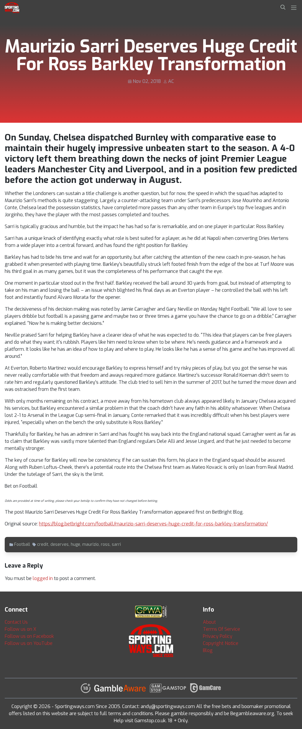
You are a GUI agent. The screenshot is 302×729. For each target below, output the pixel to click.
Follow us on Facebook (29, 636)
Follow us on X (20, 629)
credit (42, 544)
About (209, 622)
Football (22, 544)
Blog (208, 650)
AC (171, 81)
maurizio (90, 544)
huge (75, 544)
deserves (59, 544)
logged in (43, 578)
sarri (116, 544)
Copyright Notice (220, 643)
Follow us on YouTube (28, 643)
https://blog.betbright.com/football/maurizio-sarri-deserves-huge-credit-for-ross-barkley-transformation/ (153, 524)
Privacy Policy (217, 636)
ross (105, 544)
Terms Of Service (221, 629)
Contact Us (16, 622)
